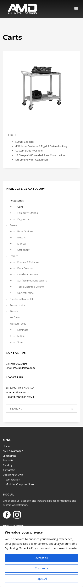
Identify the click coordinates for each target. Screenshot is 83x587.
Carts (20, 206)
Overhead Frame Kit (21, 299)
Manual (21, 243)
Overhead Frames (28, 274)
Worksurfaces (18, 323)
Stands (14, 311)
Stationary (23, 249)
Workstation (13, 479)
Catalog (7, 465)
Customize (41, 568)
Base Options (25, 231)
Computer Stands (27, 213)
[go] (72, 409)
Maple (21, 336)
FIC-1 (12, 135)
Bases (13, 225)
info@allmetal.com (24, 368)
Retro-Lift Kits (17, 305)
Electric (21, 237)
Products (8, 460)
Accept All (42, 558)
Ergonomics (9, 455)
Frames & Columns (28, 262)
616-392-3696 (19, 363)
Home (6, 446)
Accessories (17, 200)
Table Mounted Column (31, 286)
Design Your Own (13, 474)
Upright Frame (25, 293)
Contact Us (9, 470)
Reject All (41, 578)
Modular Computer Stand (20, 484)
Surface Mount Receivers (32, 280)
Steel (20, 342)
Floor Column (25, 268)
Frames (14, 256)
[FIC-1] (41, 89)
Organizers (23, 219)
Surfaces (15, 317)
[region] (41, 556)
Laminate (22, 329)
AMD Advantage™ (13, 451)
